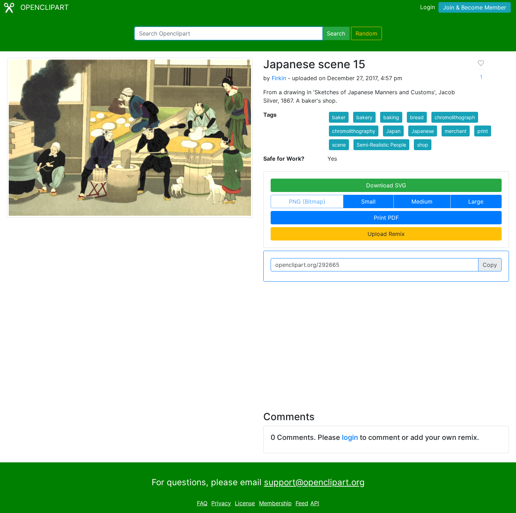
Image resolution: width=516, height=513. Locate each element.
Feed (302, 503)
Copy (490, 264)
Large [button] (475, 201)
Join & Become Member (474, 7)
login (350, 437)
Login (427, 7)
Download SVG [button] (386, 185)
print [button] (482, 131)
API (314, 503)
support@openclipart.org (314, 482)
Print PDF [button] (386, 217)
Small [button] (368, 201)
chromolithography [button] (353, 131)
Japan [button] (393, 131)
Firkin (279, 78)
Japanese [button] (422, 131)
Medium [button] (421, 201)
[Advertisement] (258, 342)
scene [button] (339, 145)
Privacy (221, 503)
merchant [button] (456, 131)
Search (336, 33)
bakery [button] (364, 117)
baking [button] (391, 117)
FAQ (202, 503)
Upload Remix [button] (386, 233)
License (245, 503)
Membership (275, 503)
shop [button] (422, 145)
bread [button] (417, 117)
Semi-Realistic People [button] (381, 145)
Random (366, 33)
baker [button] (338, 117)
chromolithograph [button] (455, 117)
